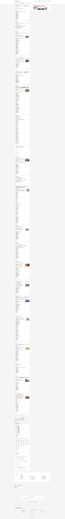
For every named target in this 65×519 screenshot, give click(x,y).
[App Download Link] (39, 9)
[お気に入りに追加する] (28, 20)
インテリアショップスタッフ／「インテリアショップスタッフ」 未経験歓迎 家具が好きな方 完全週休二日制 (22, 378)
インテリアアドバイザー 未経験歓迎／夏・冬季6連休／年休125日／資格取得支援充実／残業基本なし (22, 88)
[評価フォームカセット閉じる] (29, 467)
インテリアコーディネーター (19, 8)
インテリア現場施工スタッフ (19, 177)
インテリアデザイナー (19, 157)
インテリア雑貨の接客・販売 (19, 394)
